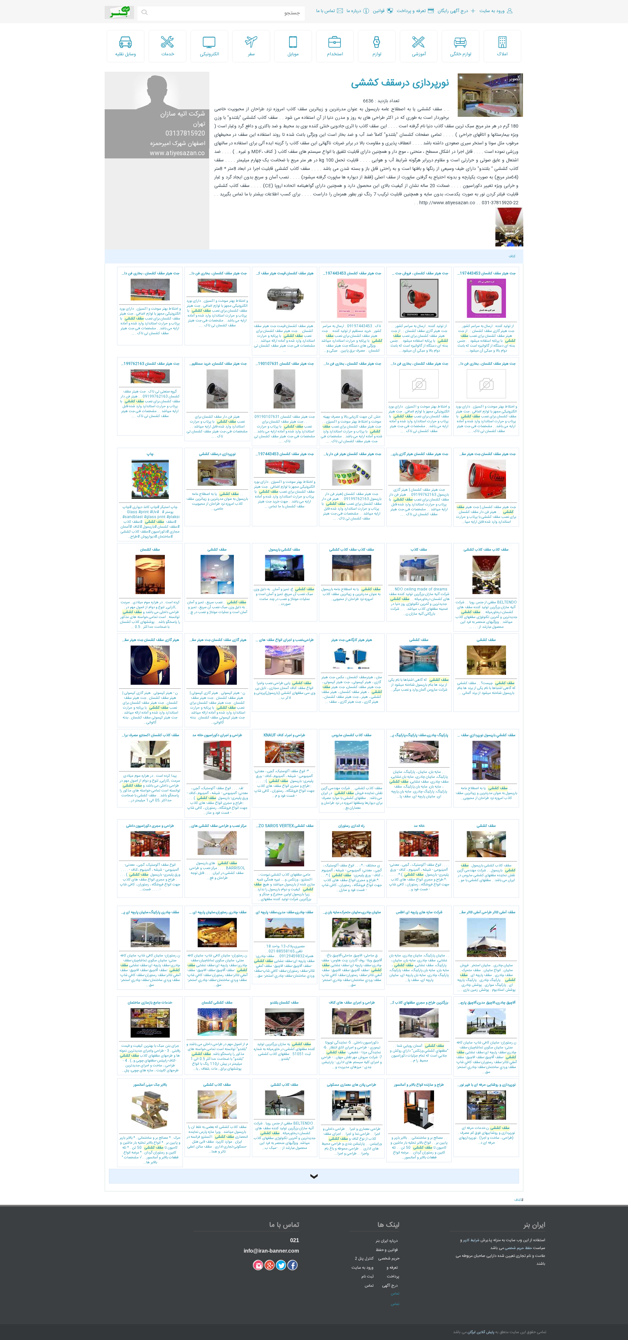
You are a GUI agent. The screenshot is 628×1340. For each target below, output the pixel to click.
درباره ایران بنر (387, 1241)
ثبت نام (367, 1276)
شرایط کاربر (471, 1240)
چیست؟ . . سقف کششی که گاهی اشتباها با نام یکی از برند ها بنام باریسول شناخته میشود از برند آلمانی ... (486, 666)
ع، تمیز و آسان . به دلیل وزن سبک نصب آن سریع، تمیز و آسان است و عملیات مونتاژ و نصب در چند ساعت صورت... (284, 577)
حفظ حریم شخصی (518, 1248)
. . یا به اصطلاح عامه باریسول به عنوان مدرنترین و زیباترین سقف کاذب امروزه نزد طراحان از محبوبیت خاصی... (217, 481)
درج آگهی (390, 1285)
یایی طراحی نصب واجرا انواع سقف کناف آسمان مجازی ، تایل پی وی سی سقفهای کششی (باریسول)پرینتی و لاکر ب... (283, 669)
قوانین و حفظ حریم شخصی (387, 1254)
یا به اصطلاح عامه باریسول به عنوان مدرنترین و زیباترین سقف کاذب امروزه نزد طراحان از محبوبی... (351, 575)
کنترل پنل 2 (364, 1258)
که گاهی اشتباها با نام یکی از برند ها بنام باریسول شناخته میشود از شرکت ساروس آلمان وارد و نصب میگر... (419, 665)
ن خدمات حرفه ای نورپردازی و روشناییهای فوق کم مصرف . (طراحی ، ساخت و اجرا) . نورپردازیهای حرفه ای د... (486, 1114)
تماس (369, 1285)
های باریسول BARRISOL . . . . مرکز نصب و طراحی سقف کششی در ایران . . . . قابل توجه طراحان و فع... (215, 852)
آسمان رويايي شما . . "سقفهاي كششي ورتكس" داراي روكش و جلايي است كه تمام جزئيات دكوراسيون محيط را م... (417, 1032)
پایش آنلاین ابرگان (481, 1332)
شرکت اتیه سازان (182, 114)
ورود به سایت (363, 1267)
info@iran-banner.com (271, 1251)
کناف (512, 257)
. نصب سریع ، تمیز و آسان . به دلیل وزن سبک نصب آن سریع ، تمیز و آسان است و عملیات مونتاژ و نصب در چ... (217, 581)
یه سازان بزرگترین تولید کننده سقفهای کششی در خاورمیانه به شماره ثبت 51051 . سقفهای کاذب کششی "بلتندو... (284, 1031)
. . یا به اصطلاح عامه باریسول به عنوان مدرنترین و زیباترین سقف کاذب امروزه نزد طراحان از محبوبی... (485, 767)
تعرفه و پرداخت (393, 1272)
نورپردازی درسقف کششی (400, 83)
